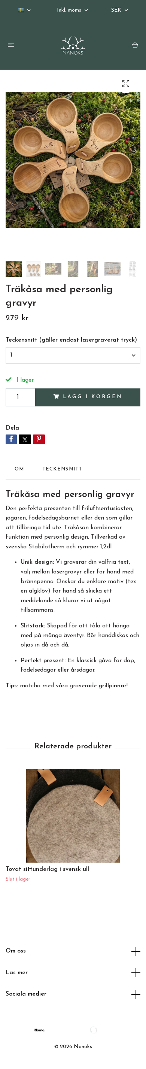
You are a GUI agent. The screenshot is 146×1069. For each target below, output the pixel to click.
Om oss (16, 951)
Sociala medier (26, 994)
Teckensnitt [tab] (62, 469)
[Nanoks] (73, 45)
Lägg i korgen (92, 396)
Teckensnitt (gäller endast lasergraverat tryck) (71, 340)
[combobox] (73, 355)
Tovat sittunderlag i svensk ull (47, 869)
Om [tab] (19, 469)
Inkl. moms (70, 10)
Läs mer (17, 973)
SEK (117, 10)
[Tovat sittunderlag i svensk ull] (73, 816)
